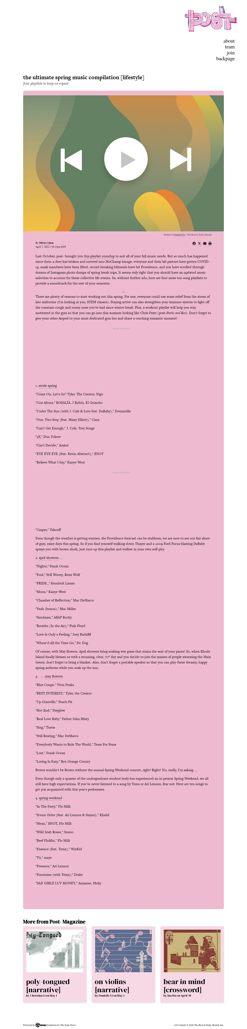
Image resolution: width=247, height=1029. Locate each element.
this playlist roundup (99, 256)
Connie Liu (179, 234)
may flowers (54, 676)
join (231, 52)
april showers (48, 557)
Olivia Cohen (46, 243)
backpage (225, 58)
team (230, 46)
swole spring (48, 385)
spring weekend (50, 797)
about (229, 40)
